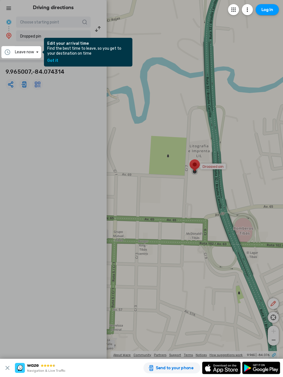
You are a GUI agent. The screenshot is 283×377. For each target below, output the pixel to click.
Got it (52, 61)
